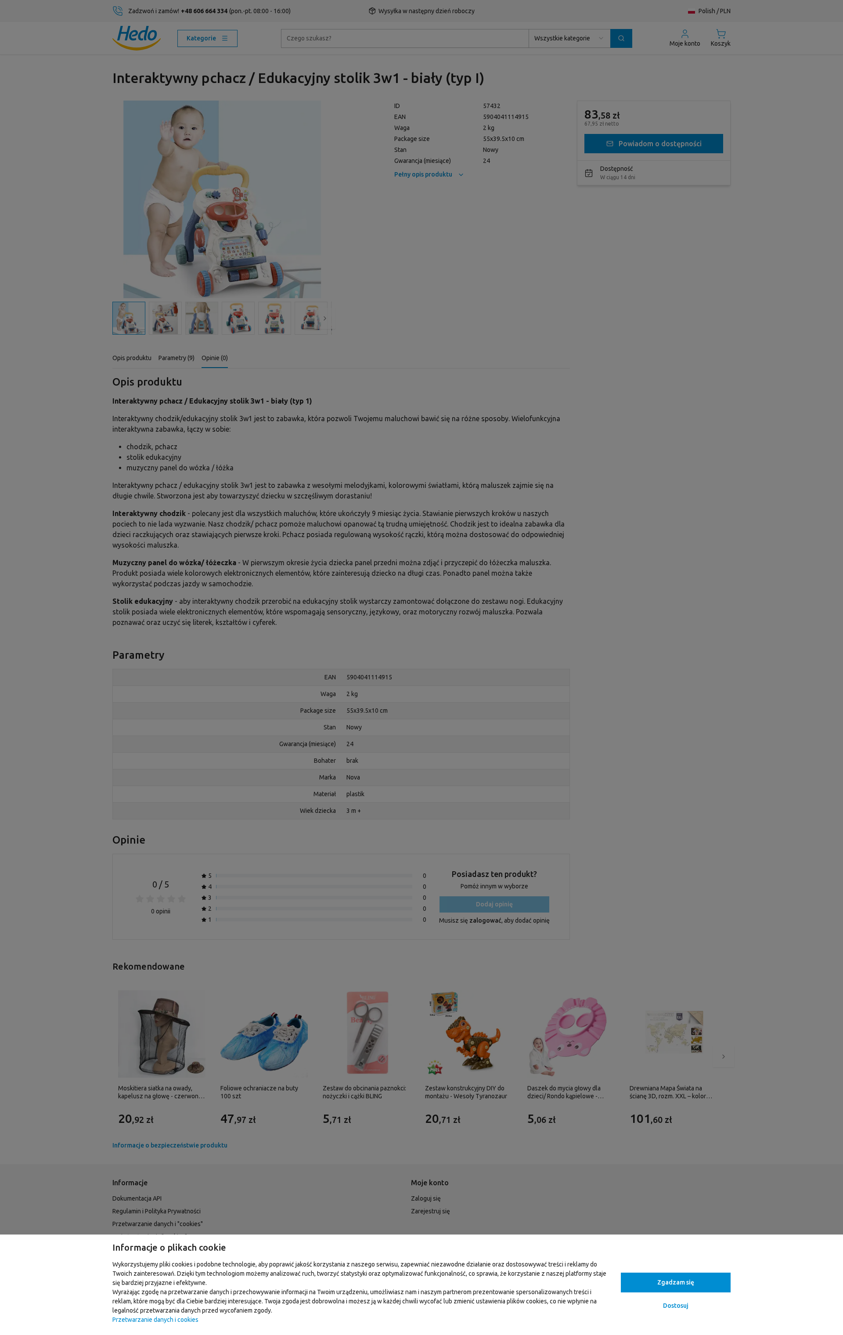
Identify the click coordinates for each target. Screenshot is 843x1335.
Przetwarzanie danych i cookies (155, 1319)
